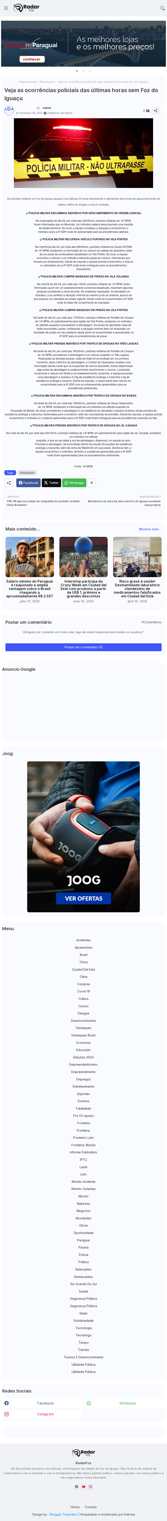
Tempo (83, 1342)
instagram (45, 1414)
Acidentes (83, 940)
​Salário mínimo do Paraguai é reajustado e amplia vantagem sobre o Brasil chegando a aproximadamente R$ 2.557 (29, 589)
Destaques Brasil (83, 1035)
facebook (45, 1403)
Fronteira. (83, 1130)
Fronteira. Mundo (83, 1145)
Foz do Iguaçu (83, 1115)
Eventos (83, 1101)
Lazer (84, 1167)
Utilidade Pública (83, 1364)
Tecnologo (84, 1335)
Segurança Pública (83, 1298)
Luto (83, 1174)
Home (75, 1507)
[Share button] (91, 482)
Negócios (83, 1211)
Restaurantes (83, 1277)
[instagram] (90, 1487)
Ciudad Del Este (83, 969)
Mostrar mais (149, 529)
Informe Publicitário (83, 1152)
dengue (83, 1013)
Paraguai (83, 1240)
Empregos (83, 1079)
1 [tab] (77, 71)
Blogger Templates (63, 1514)
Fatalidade (83, 1108)
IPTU (83, 1159)
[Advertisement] (83, 707)
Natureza (83, 1203)
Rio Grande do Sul (83, 1284)
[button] (162, 8)
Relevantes (83, 1269)
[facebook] (76, 1487)
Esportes (83, 1094)
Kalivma (129, 1514)
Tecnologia (83, 1328)
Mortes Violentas (84, 1189)
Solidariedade (83, 1320)
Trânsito (83, 1350)
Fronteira (83, 1123)
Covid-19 (83, 991)
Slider (83, 1313)
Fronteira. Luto (83, 1137)
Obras (83, 1225)
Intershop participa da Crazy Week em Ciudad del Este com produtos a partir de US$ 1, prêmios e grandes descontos (84, 589)
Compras (83, 984)
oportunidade (83, 1233)
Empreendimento (83, 1072)
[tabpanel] (83, 44)
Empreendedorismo (83, 1064)
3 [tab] (90, 71)
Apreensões (83, 947)
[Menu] (6, 8)
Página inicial (28, 81)
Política (83, 1262)
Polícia (83, 1255)
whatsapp (127, 1403)
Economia (83, 1042)
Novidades (83, 1218)
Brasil (83, 955)
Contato (91, 1507)
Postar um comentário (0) (83, 647)
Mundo (83, 1196)
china (84, 962)
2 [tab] (83, 71)
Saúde (83, 1291)
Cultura (83, 998)
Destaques (47, 81)
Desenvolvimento (83, 1020)
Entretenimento (83, 1086)
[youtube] (83, 1487)
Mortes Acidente (83, 1181)
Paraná (83, 1247)
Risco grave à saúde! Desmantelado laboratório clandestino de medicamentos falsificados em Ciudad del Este (137, 589)
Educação (83, 1050)
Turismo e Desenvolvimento (84, 1357)
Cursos (83, 1006)
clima (83, 977)
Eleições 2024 (83, 1057)
